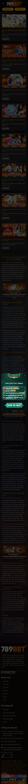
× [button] (24, 375)
